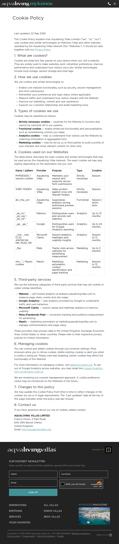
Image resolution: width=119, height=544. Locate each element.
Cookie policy (28, 536)
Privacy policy (13, 536)
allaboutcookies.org (81, 365)
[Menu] (114, 4)
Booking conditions (81, 534)
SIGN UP (33, 493)
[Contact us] (109, 4)
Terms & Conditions (46, 536)
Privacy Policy (43, 50)
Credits (60, 536)
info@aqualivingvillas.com (36, 429)
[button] (24, 522)
